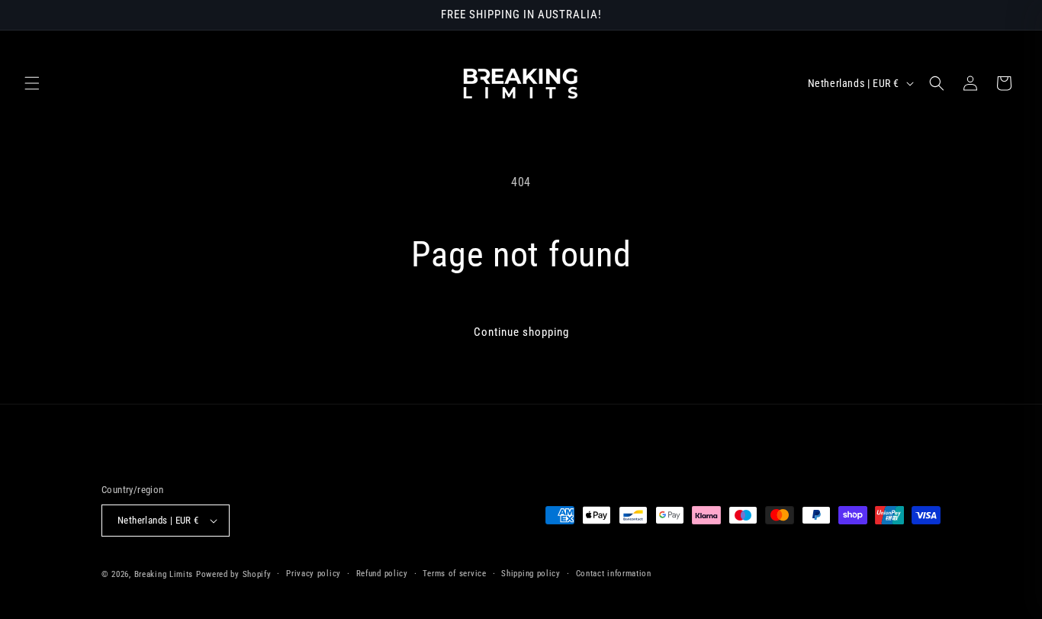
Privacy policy (313, 574)
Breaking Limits (164, 574)
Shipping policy (531, 574)
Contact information (613, 574)
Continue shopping (521, 332)
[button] (32, 83)
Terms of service (454, 574)
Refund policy (382, 574)
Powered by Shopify (234, 574)
